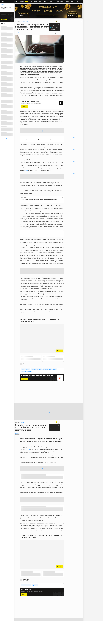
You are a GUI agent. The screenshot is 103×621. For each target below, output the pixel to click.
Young (58, 1)
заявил (51, 286)
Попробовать (52, 29)
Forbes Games (23, 1)
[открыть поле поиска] (81, 1)
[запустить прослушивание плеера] (58, 21)
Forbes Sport (37, 386)
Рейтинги (30, 1)
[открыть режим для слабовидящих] (56, 21)
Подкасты (40, 1)
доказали (26, 161)
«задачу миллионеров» (38, 152)
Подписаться (24, 106)
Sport (54, 1)
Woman (51, 1)
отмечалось (43, 235)
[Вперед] (65, 350)
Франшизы (35, 1)
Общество (52, 386)
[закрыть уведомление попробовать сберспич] (58, 24)
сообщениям (38, 198)
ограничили (24, 506)
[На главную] (3, 1)
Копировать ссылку (59, 33)
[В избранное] (32, 386)
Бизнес (22, 386)
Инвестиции (52, 601)
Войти (78, 1)
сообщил (28, 440)
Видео (45, 1)
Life (47, 1)
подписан (42, 178)
